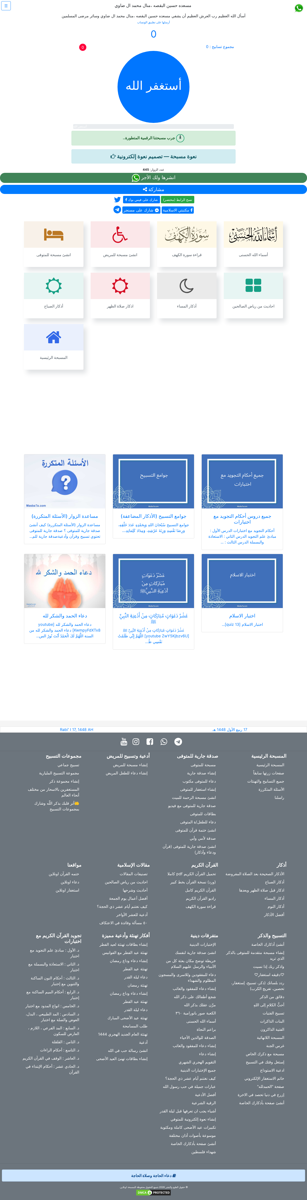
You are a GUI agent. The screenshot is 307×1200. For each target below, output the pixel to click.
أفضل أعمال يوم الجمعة (128, 898)
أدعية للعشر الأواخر (132, 914)
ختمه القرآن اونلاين (64, 873)
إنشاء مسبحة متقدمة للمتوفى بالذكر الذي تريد (255, 955)
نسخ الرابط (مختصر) (177, 200)
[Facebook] (151, 742)
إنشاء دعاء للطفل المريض (127, 773)
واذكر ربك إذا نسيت (268, 966)
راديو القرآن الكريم (201, 898)
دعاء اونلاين (70, 882)
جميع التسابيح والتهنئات (265, 781)
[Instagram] (137, 742)
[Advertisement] (153, 409)
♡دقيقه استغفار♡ (269, 974)
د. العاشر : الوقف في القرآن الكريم (51, 1058)
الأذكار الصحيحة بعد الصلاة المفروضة (254, 873)
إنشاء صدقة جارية (201, 773)
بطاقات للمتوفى (203, 813)
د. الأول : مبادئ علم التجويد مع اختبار (54, 953)
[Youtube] (125, 742)
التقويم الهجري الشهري (197, 1062)
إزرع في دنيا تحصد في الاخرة (261, 1094)
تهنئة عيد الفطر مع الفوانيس (125, 952)
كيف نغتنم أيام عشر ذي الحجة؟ (122, 906)
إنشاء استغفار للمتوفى (198, 789)
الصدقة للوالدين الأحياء (198, 1037)
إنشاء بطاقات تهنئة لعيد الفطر (124, 944)
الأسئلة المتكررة (271, 789)
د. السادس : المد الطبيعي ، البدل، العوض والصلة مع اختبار (52, 1017)
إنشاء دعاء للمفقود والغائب (194, 988)
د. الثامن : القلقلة (65, 1041)
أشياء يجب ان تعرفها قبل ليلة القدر (188, 1111)
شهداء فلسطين (203, 1151)
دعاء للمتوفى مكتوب (199, 781)
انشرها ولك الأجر (158, 177)
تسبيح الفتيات (273, 1013)
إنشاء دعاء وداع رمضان (129, 960)
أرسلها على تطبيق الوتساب (153, 22)
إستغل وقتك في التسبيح (265, 1062)
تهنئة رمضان (138, 985)
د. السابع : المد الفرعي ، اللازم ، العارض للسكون (53, 1030)
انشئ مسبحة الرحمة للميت (194, 797)
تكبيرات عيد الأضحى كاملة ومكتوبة (188, 1127)
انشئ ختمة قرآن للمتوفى (195, 830)
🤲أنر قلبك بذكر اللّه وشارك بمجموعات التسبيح (56, 806)
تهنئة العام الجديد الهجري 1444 (123, 1034)
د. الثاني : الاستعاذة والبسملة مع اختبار (53, 967)
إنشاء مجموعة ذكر (64, 781)
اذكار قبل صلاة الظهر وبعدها (261, 890)
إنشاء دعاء (207, 1053)
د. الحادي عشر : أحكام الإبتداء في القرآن (52, 1069)
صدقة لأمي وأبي (203, 838)
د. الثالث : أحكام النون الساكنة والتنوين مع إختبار (55, 981)
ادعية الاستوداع (272, 1070)
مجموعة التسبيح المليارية (59, 773)
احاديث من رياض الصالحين (126, 882)
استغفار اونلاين (67, 890)
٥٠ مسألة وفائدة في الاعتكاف (123, 922)
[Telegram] (179, 742)
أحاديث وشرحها (135, 890)
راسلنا (279, 797)
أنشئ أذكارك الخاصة (267, 944)
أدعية (143, 1042)
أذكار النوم (276, 906)
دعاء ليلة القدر (136, 977)
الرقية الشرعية (204, 1102)
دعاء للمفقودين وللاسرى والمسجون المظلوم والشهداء (187, 977)
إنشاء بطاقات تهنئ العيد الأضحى (122, 1058)
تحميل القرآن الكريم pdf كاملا (191, 873)
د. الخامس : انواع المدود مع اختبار (52, 1005)
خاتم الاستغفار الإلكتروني (264, 1078)
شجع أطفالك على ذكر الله (195, 996)
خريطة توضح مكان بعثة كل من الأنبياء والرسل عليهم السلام (191, 963)
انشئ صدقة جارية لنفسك (195, 952)
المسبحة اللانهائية (270, 1037)
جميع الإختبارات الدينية (198, 1070)
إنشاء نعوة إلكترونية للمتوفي (193, 1119)
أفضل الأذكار (274, 914)
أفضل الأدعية (205, 1094)
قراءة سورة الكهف (201, 906)
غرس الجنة (275, 1045)
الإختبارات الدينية (202, 944)
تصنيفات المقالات (134, 873)
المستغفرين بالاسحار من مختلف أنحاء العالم (53, 792)
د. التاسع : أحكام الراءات (59, 1050)
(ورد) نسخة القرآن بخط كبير (193, 882)
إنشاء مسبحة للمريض (130, 764)
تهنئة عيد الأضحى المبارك (127, 1017)
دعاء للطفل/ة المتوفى (198, 822)
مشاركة (155, 189)
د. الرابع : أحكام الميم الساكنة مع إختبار (52, 994)
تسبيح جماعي (68, 764)
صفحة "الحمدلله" (270, 1086)
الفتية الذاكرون (272, 1029)
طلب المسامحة (135, 1026)
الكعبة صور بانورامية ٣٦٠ (196, 1013)
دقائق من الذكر (272, 996)
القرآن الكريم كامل (200, 890)
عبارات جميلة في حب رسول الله (189, 1086)
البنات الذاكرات (272, 1021)
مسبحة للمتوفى (203, 764)
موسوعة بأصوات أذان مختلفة (192, 1135)
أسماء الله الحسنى (201, 1021)
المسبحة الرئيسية (270, 764)
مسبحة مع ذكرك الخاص (265, 1053)
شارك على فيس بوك (142, 200)
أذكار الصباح (274, 882)
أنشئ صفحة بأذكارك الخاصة (261, 1102)
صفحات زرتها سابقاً (268, 773)
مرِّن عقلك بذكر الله (200, 1004)
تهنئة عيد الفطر (135, 968)
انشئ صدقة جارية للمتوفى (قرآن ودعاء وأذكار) (189, 849)
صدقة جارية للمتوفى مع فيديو (192, 805)
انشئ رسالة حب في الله (128, 1050)
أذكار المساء (274, 898)
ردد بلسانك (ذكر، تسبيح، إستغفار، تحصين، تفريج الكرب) (257, 985)
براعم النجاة (206, 1029)
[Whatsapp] (164, 742)
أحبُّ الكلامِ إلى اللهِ (269, 1004)
